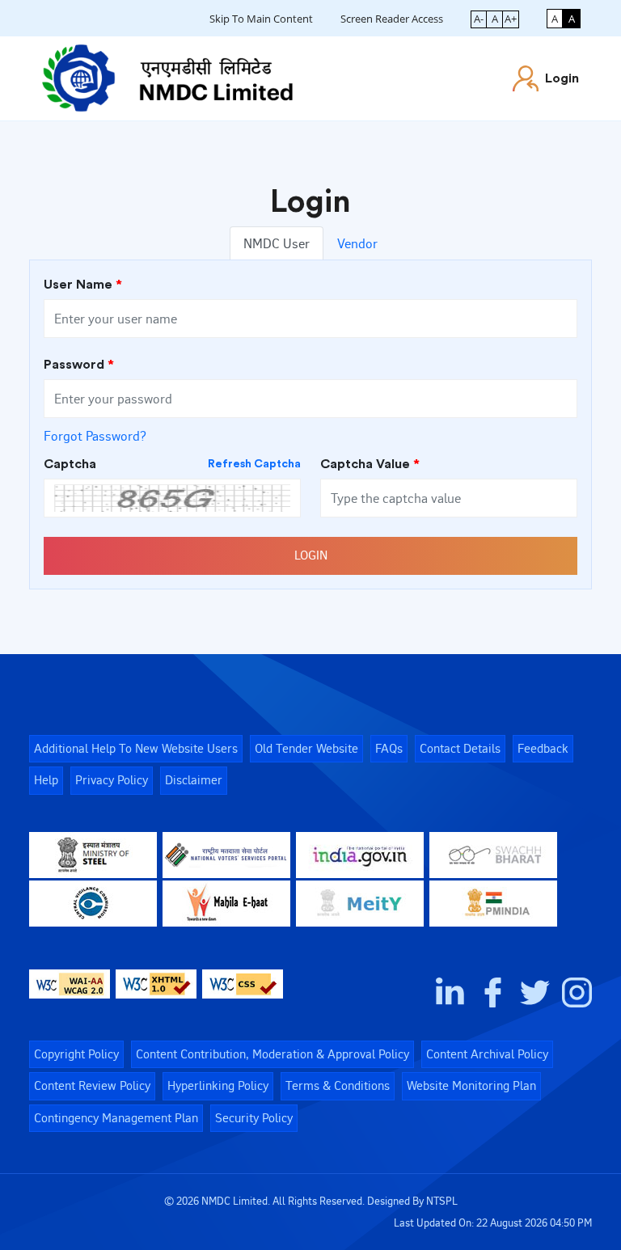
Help (46, 780)
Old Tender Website (306, 748)
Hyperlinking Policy (217, 1085)
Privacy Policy (111, 780)
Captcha (172, 464)
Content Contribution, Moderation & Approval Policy (272, 1054)
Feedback (543, 748)
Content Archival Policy (487, 1054)
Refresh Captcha (254, 464)
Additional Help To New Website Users (136, 748)
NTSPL (442, 1200)
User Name (83, 284)
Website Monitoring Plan (471, 1085)
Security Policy (254, 1117)
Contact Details (460, 748)
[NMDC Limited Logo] (167, 75)
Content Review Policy (92, 1085)
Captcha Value (370, 464)
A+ (511, 18)
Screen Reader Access (391, 18)
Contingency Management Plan (116, 1117)
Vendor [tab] (357, 243)
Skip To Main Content (261, 18)
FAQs (389, 748)
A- (479, 18)
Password (79, 364)
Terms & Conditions (337, 1085)
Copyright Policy (76, 1054)
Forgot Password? (95, 436)
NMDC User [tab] (276, 243)
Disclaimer (193, 780)
